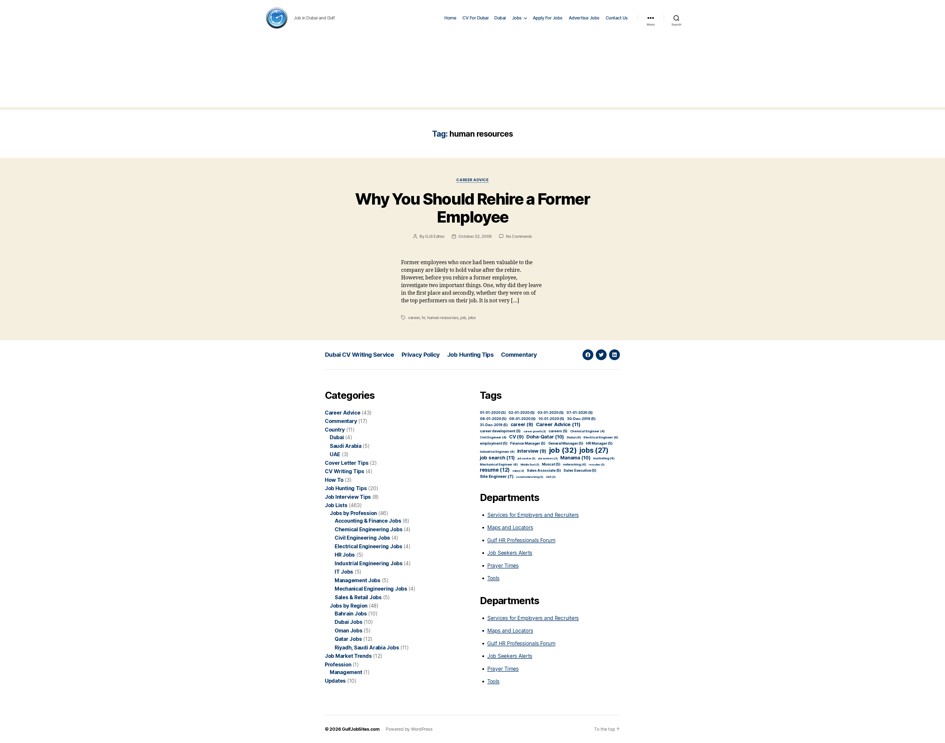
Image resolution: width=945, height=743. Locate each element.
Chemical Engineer (587, 431)
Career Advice (472, 180)
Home (450, 17)
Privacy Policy (420, 354)
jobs (472, 317)
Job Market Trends (348, 656)
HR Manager (599, 443)
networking (574, 464)
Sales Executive (580, 470)
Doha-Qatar (545, 437)
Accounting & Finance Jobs (368, 521)
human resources (442, 317)
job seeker (527, 458)
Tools (493, 578)
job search (497, 457)
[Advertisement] (472, 72)
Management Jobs (357, 580)
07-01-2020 (580, 412)
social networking (529, 477)
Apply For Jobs (548, 17)
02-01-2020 (521, 412)
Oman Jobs (348, 631)
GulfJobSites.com (361, 729)
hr (423, 317)
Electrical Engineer (600, 437)
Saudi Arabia (346, 446)
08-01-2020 (493, 419)
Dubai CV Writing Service (359, 354)
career (414, 317)
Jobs (517, 17)
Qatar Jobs (348, 639)
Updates (335, 681)
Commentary (519, 354)
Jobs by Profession (353, 513)
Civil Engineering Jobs (362, 538)
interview (532, 451)
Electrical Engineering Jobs (368, 546)
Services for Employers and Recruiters (533, 515)
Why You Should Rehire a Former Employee (472, 207)
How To (334, 480)
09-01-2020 (522, 419)
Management (346, 672)
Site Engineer (496, 476)
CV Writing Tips (344, 471)
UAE (335, 454)
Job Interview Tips (348, 497)
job (463, 317)
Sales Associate (544, 470)
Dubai (500, 17)
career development (500, 431)
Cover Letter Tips (346, 463)
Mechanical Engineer (499, 464)
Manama (575, 458)
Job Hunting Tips (470, 354)
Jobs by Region (348, 606)
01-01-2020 (493, 412)
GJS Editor (434, 236)
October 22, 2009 (475, 236)
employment (493, 443)
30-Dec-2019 (581, 419)
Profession (338, 665)
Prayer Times (503, 566)
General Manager (565, 443)
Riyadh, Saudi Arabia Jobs (367, 648)
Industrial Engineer (497, 451)
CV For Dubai (475, 17)
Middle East (529, 464)
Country (335, 430)
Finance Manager (528, 443)
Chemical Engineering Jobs (368, 529)
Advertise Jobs (584, 17)
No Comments (519, 236)
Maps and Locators (510, 527)
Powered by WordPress (409, 729)
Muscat (551, 464)
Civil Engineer (493, 437)
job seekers (548, 458)
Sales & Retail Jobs (358, 597)
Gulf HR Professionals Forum (521, 540)
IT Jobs (344, 572)
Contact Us (617, 17)
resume (495, 470)
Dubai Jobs (348, 622)
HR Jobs (345, 555)
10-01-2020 (551, 419)
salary (518, 470)
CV (516, 437)
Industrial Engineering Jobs (369, 563)
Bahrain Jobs (351, 614)
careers (558, 431)
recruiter (597, 464)
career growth (534, 431)
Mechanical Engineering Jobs (371, 589)
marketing (603, 458)
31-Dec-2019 (494, 425)
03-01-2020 (550, 412)
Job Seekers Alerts (509, 553)
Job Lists (336, 505)
